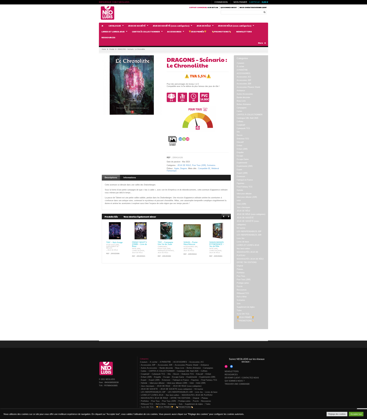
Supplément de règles (112, 247)
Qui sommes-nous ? (228, 7)
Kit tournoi (241, 228)
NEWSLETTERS (232, 371)
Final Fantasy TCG (244, 187)
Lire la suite (120, 237)
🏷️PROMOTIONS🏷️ (245, 321)
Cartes (239, 111)
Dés (238, 132)
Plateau (240, 269)
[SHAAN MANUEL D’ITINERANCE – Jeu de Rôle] (218, 230)
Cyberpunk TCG (243, 128)
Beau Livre (241, 101)
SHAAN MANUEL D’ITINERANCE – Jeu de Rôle (216, 244)
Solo (238, 303)
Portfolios (241, 273)
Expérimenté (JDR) (244, 166)
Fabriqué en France (166, 250)
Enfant (239, 145)
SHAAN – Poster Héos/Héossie (191, 243)
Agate (176, 168)
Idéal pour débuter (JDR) (247, 197)
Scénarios (211, 165)
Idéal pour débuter (244, 194)
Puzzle (239, 286)
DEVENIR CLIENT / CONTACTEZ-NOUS (242, 378)
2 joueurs (240, 63)
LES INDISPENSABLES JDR (249, 235)
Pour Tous (241, 276)
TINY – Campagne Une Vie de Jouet (165, 243)
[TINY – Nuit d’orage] (114, 230)
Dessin (239, 135)
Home (104, 49)
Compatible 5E (204, 168)
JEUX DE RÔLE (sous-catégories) (251, 214)
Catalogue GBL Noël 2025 (247, 118)
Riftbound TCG (243, 293)
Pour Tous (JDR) (199, 165)
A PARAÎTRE (242, 70)
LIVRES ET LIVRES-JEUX (248, 245)
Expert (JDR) (242, 173)
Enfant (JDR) (242, 149)
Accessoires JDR (190, 246)
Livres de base (138, 250)
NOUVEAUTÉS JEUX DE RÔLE (250, 259)
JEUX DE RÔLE (184, 165)
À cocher (240, 66)
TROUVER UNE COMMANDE (237, 384)
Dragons (183, 168)
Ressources (242, 290)
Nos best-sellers (243, 249)
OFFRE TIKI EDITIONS (247, 262)
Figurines (240, 183)
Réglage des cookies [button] (337, 414)
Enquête (240, 152)
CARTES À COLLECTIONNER (249, 115)
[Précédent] (223, 217)
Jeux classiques (243, 207)
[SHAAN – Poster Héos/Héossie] (192, 230)
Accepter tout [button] (356, 414)
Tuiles (239, 310)
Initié (239, 200)
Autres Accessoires (245, 94)
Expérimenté (242, 163)
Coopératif (241, 125)
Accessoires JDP (244, 80)
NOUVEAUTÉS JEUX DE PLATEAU (197, 395)
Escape (240, 156)
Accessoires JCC (244, 77)
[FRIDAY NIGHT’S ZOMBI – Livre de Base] (140, 230)
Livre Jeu (240, 238)
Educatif (240, 142)
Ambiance (241, 90)
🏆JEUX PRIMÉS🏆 (245, 317)
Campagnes (162, 246)
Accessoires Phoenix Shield (248, 87)
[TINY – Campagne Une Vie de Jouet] (166, 230)
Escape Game (243, 159)
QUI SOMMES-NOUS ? (234, 381)
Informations (129, 177)
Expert (239, 169)
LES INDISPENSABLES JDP (249, 231)
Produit (111, 49)
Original (240, 266)
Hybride (240, 190)
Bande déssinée (243, 97)
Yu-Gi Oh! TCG (243, 314)
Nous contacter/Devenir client (253, 7)
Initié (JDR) (136, 248)
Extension (241, 176)
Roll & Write (242, 297)
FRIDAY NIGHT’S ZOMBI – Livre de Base (139, 244)
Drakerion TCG (243, 139)
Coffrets (240, 121)
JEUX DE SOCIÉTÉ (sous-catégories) (176, 389)
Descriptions (111, 177)
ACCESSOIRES (243, 73)
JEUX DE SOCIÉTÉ (245, 218)
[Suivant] (228, 217)
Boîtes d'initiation (244, 104)
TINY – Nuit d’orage (114, 242)
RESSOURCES (231, 374)
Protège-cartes (243, 283)
